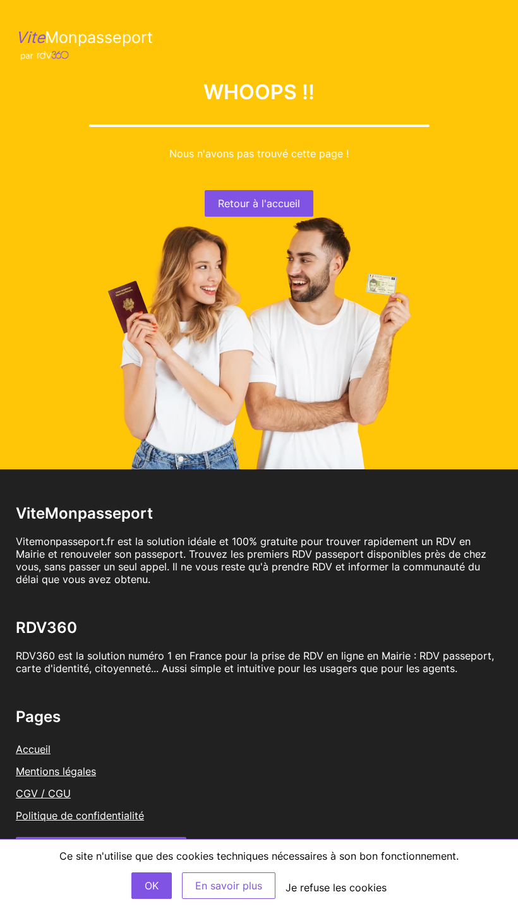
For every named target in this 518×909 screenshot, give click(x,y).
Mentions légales (56, 771)
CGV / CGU (43, 793)
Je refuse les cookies (336, 887)
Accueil (33, 749)
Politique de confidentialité (80, 815)
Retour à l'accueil (259, 203)
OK (152, 885)
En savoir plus (228, 885)
